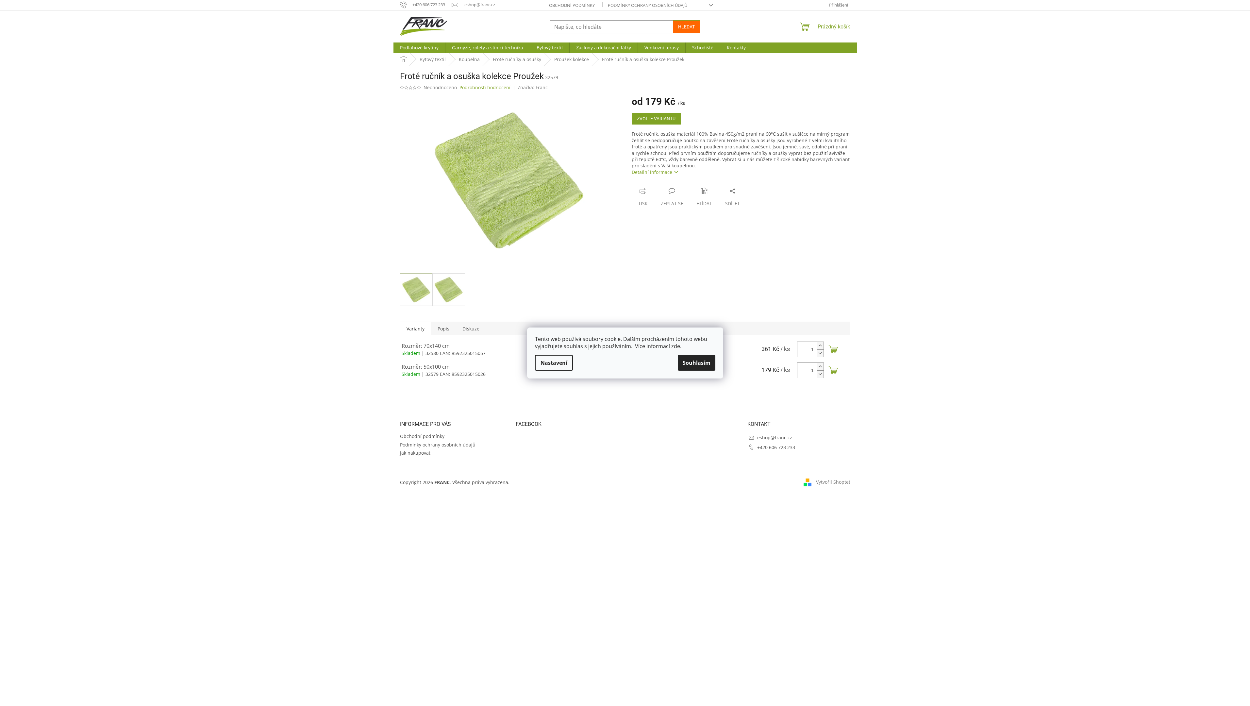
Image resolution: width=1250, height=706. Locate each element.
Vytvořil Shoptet (833, 482)
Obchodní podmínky (572, 5)
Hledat (686, 26)
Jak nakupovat (415, 453)
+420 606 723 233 (776, 447)
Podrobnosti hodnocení (484, 87)
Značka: (533, 87)
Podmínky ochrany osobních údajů (647, 5)
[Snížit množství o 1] (820, 353)
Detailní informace (652, 172)
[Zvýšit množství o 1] (820, 345)
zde (675, 346)
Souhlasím (696, 362)
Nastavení (554, 362)
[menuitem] (419, 47)
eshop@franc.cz (774, 437)
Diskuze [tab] (470, 329)
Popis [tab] (443, 329)
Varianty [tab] (416, 329)
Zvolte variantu (656, 118)
